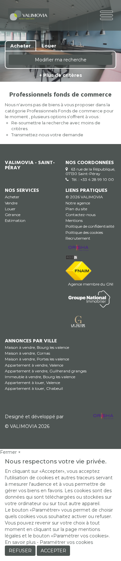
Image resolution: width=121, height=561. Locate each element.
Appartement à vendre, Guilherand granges (45, 371)
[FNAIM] (78, 270)
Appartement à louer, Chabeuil (34, 388)
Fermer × (10, 452)
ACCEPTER (53, 551)
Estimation (15, 220)
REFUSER (20, 551)
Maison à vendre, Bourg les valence (37, 347)
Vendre (11, 203)
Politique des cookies (84, 232)
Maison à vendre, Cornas (27, 353)
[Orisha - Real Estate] (78, 248)
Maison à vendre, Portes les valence (37, 359)
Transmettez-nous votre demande (47, 134)
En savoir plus (21, 542)
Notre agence (78, 203)
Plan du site (76, 208)
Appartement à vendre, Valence (34, 365)
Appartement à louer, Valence (32, 382)
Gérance (12, 214)
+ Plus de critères (60, 75)
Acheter (12, 196)
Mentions (74, 220)
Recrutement (78, 238)
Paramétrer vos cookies (66, 542)
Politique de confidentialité (90, 226)
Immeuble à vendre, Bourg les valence (40, 376)
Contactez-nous (81, 214)
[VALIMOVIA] (28, 15)
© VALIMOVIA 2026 (27, 426)
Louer (10, 208)
